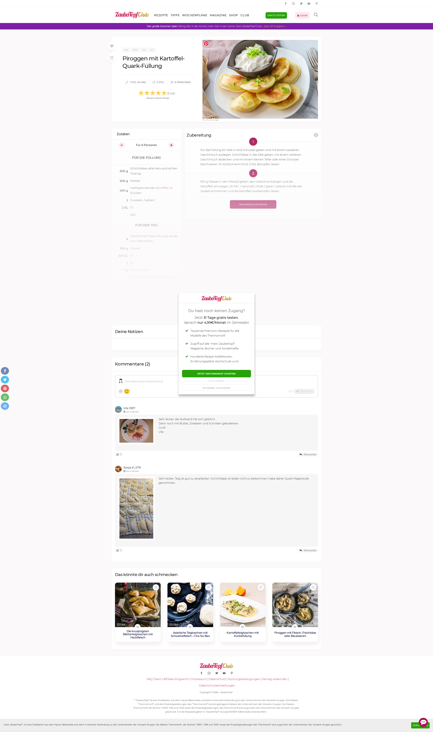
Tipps (175, 15)
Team (158, 679)
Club (245, 15)
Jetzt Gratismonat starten (216, 373)
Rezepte (161, 15)
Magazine (218, 15)
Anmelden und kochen (217, 387)
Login (303, 15)
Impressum (199, 679)
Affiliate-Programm (176, 679)
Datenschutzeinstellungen (217, 685)
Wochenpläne (194, 15)
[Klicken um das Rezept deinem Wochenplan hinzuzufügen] (156, 587)
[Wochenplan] (111, 58)
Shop (233, 15)
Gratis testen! (276, 15)
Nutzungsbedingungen (244, 679)
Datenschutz (217, 679)
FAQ (149, 679)
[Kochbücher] (112, 46)
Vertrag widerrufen (274, 679)
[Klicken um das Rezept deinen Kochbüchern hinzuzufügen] (138, 627)
